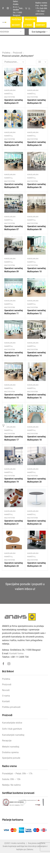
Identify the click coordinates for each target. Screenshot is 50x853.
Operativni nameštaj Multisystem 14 (36, 354)
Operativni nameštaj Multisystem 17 (13, 438)
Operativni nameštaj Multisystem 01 (13, 101)
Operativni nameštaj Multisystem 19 (13, 480)
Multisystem (9, 97)
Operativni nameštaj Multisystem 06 (36, 186)
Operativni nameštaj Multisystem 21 (13, 522)
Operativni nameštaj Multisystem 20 (36, 480)
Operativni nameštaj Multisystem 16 (36, 396)
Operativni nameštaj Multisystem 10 (36, 270)
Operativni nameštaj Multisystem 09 (13, 270)
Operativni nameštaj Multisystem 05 (13, 186)
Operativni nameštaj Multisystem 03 (13, 143)
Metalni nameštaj (10, 746)
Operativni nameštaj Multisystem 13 (13, 354)
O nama (28, 25)
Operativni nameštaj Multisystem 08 (36, 228)
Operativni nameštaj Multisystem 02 (36, 101)
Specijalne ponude (11, 758)
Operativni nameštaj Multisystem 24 (36, 564)
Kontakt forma (16, 653)
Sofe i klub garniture (12, 729)
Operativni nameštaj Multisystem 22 (36, 522)
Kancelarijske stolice (12, 722)
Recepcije (6, 740)
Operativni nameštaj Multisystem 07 (13, 228)
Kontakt (40, 25)
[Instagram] (8, 8)
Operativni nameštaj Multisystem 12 (36, 312)
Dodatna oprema (10, 752)
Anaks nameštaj (18, 843)
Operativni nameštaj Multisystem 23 (13, 564)
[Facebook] (3, 8)
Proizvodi (30, 19)
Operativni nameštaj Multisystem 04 (36, 143)
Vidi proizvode (29, 8)
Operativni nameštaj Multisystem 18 (36, 438)
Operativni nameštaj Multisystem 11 (13, 312)
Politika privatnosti (11, 707)
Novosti (16, 25)
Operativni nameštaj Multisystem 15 (13, 396)
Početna (16, 19)
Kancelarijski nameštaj (13, 735)
